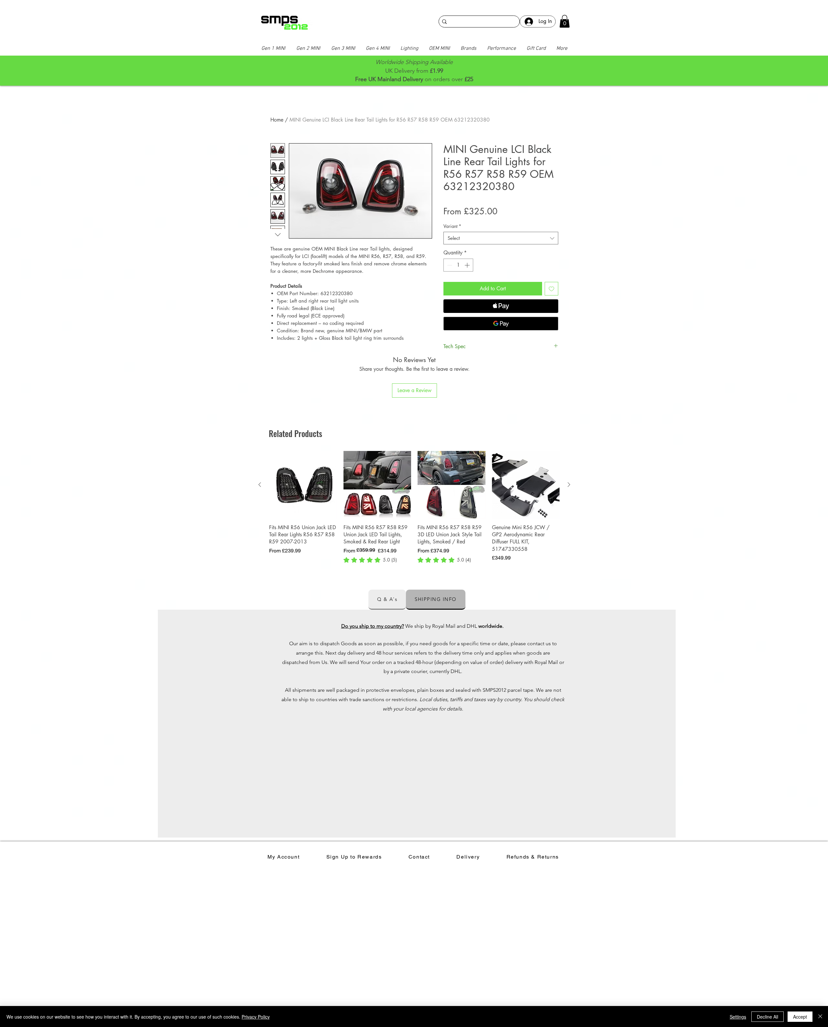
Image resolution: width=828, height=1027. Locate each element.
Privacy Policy (256, 1016)
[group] (414, 507)
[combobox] (500, 238)
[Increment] (467, 265)
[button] (564, 21)
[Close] (820, 1016)
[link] (370, 560)
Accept (800, 1016)
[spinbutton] (458, 265)
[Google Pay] (500, 323)
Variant (452, 226)
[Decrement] (448, 265)
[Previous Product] (260, 484)
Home (276, 119)
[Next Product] (569, 484)
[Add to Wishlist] (551, 288)
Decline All (767, 1016)
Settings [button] (738, 1016)
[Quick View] (303, 485)
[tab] (387, 600)
